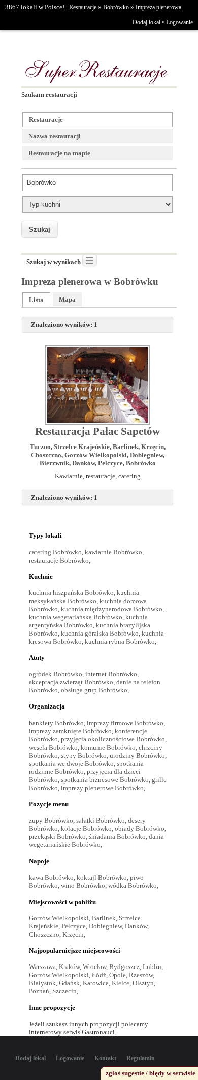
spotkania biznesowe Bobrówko (105, 780)
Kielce (120, 983)
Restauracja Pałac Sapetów (97, 431)
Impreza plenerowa (158, 7)
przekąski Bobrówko (57, 836)
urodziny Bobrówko (137, 755)
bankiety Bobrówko (56, 723)
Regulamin (140, 1058)
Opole (117, 975)
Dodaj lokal (146, 22)
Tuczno (40, 447)
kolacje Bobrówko (86, 828)
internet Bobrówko (111, 674)
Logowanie (179, 22)
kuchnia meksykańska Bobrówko (84, 597)
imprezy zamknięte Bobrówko (70, 731)
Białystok (42, 983)
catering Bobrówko (55, 552)
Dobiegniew (146, 455)
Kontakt (105, 1058)
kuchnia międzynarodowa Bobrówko (111, 609)
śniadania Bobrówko (117, 836)
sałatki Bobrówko (100, 820)
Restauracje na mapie (59, 153)
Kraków (69, 967)
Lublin (152, 967)
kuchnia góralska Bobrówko (100, 633)
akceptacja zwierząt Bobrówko (71, 682)
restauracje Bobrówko (59, 560)
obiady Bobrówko (139, 828)
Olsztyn (143, 983)
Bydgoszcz (124, 967)
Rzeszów (141, 975)
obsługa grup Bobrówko (94, 690)
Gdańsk (69, 983)
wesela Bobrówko (53, 747)
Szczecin (64, 991)
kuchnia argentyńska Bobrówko (88, 621)
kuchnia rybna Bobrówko (120, 641)
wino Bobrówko (83, 885)
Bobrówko (116, 7)
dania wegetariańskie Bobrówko (96, 840)
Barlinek (125, 447)
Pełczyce (110, 463)
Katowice (96, 983)
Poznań (39, 991)
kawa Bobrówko (51, 877)
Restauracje (82, 7)
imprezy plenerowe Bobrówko (102, 788)
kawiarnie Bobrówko (113, 552)
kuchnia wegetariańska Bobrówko (75, 617)
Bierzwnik (54, 463)
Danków (83, 463)
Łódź (99, 975)
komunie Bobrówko (108, 747)
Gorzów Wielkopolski (95, 455)
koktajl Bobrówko (102, 877)
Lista (36, 300)
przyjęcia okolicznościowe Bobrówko (113, 739)
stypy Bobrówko (84, 755)
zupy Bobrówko (51, 820)
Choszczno (46, 455)
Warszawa (42, 967)
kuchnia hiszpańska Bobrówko (71, 593)
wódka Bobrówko (132, 885)
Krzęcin (152, 447)
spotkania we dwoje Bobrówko (71, 763)
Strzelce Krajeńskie (82, 447)
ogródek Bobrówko (55, 674)
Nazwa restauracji (54, 136)
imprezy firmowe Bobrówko (125, 723)
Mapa (67, 299)
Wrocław (94, 967)
